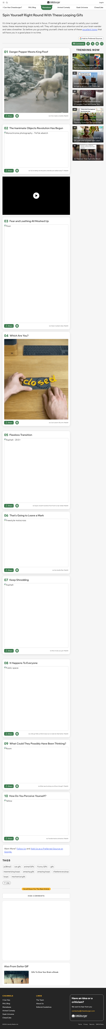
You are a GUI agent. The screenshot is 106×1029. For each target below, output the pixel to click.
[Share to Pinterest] (97, 43)
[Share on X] (92, 43)
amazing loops (43, 871)
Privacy (86, 1024)
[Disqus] (36, 932)
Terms (80, 1024)
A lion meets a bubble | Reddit (59, 116)
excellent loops (89, 29)
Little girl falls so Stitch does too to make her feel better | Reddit (49, 734)
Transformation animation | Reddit (58, 838)
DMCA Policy (100, 1024)
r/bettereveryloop (61, 871)
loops (6, 876)
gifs (52, 866)
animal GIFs (29, 866)
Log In (101, 2)
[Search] (7, 2)
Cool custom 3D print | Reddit (59, 422)
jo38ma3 (7, 866)
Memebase (6, 1007)
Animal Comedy (8, 1011)
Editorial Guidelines (43, 1007)
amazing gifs (28, 871)
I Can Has (6, 1000)
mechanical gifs (18, 876)
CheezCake (6, 1018)
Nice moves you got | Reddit (60, 650)
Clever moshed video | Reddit (59, 326)
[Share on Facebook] (88, 43)
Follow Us (21, 848)
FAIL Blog (6, 1003)
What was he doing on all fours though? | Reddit (54, 786)
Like (7, 883)
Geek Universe (8, 1014)
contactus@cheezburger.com (83, 1011)
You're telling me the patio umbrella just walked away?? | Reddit (49, 170)
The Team (40, 1000)
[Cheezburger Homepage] (53, 2)
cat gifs (17, 866)
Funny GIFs (42, 866)
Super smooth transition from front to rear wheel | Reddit (51, 505)
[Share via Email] (102, 43)
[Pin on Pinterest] (17, 116)
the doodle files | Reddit (61, 570)
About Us (40, 1003)
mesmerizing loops (12, 871)
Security (91, 1024)
